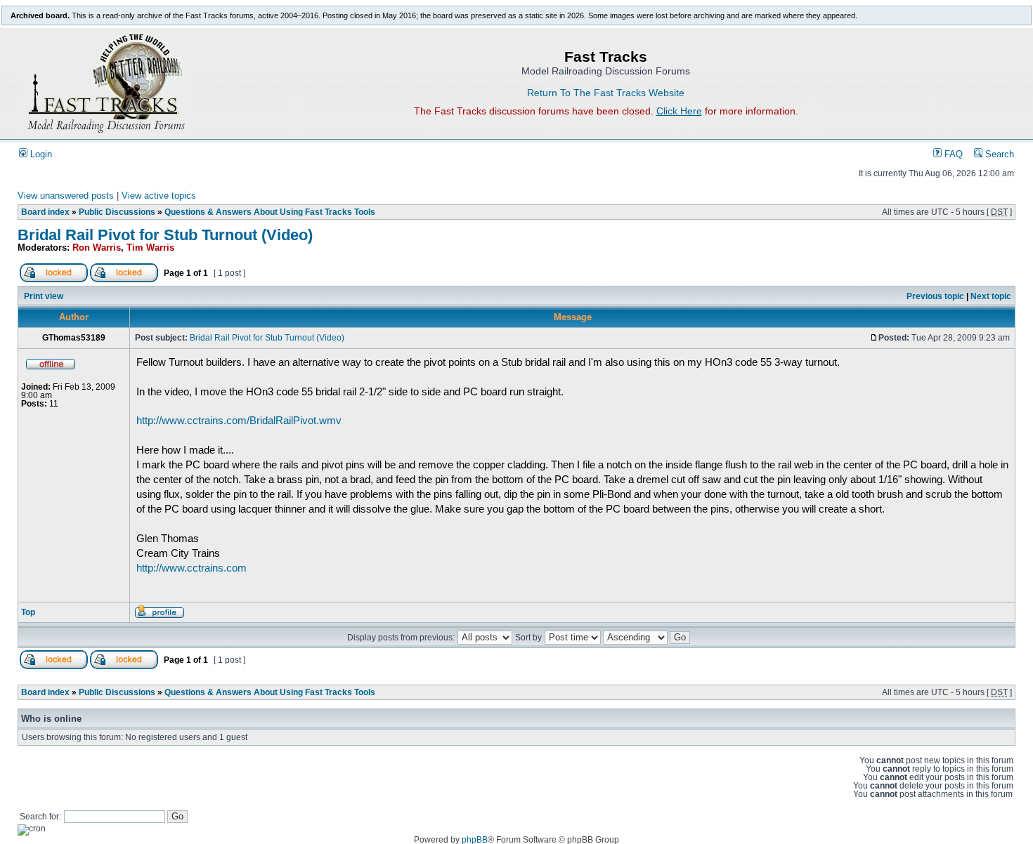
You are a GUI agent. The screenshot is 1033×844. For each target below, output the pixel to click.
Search (998, 154)
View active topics (159, 196)
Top (28, 612)
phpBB (475, 840)
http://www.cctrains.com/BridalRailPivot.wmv (239, 420)
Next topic (990, 296)
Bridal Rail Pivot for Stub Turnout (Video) (165, 235)
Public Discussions (117, 212)
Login (39, 154)
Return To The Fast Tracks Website (605, 93)
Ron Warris (96, 248)
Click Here (679, 111)
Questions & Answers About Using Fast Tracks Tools (269, 212)
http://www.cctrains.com (191, 568)
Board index (45, 212)
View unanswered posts (66, 196)
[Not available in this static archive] (54, 279)
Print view (43, 296)
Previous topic (935, 296)
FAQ (952, 154)
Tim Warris (150, 248)
